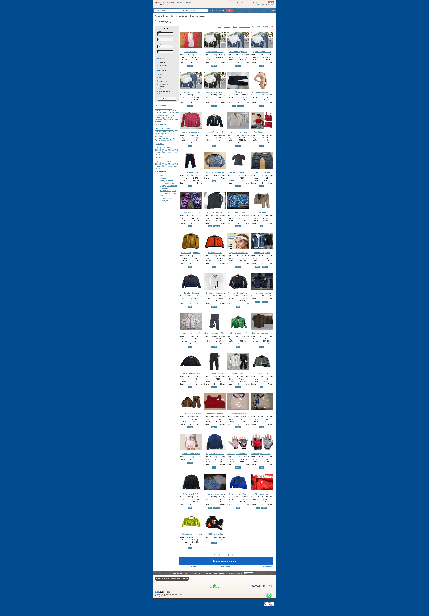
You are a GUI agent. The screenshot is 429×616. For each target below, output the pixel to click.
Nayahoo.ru (162, 4)
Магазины (208, 573)
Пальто (169, 110)
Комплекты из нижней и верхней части (163, 109)
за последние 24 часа (163, 92)
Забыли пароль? (269, 4)
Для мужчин (161, 105)
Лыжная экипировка (168, 191)
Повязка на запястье (170, 119)
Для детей (160, 143)
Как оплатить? (170, 2)
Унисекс (159, 158)
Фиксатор (158, 119)
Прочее (158, 121)
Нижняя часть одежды (170, 135)
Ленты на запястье (162, 140)
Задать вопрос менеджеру (181, 573)
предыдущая (224, 566)
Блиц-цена (227, 27)
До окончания (243, 27)
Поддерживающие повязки (165, 138)
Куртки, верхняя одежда (166, 111)
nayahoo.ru (169, 596)
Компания (188, 2)
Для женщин (161, 124)
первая (193, 566)
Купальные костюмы (168, 193)
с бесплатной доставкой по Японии (162, 86)
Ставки (235, 27)
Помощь (161, 2)
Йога (162, 176)
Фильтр (167, 28)
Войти (271, 2)
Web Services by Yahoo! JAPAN (269, 604)
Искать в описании (216, 10)
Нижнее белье (167, 117)
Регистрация (260, 4)
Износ (162, 196)
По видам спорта (167, 181)
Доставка (180, 2)
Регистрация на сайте (235, 573)
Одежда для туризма (168, 186)
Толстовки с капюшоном (162, 114)
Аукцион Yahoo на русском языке (249, 586)
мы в (214, 587)
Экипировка (164, 188)
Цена (219, 27)
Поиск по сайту (197, 573)
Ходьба (163, 178)
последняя (267, 566)
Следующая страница (226, 561)
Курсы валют (271, 10)
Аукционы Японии (219, 573)
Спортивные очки (167, 183)
